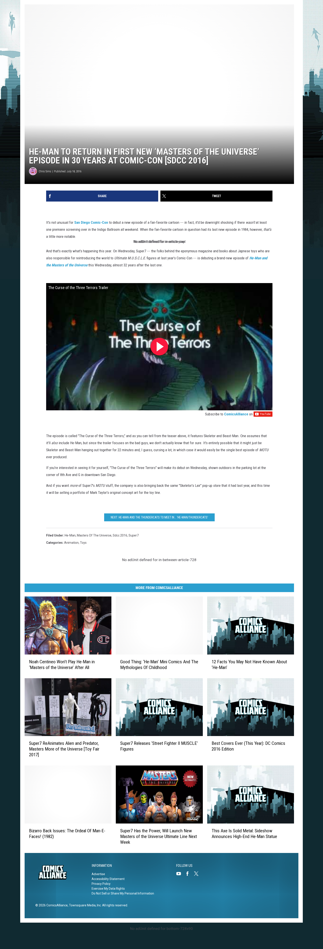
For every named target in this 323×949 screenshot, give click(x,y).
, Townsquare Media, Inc (84, 905)
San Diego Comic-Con (91, 222)
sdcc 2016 (120, 535)
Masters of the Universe (94, 535)
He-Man (70, 535)
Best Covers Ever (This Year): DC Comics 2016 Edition (248, 746)
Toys (83, 542)
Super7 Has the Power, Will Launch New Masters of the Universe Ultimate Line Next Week (158, 836)
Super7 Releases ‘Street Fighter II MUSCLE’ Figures (159, 746)
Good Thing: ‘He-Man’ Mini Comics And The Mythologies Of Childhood (159, 664)
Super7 (134, 535)
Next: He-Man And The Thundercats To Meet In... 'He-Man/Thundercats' (159, 517)
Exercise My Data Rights (108, 888)
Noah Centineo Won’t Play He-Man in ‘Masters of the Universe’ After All (62, 664)
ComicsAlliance (236, 414)
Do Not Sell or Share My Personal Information (123, 893)
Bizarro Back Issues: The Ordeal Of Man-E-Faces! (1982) (67, 833)
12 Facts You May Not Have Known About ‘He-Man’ (249, 664)
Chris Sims (45, 171)
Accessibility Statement (108, 879)
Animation (71, 542)
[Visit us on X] (198, 873)
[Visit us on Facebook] (189, 873)
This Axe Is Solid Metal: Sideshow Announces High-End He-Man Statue (244, 833)
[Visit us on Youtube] (180, 873)
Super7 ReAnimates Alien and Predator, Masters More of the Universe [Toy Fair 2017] (64, 749)
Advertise (98, 874)
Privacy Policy (101, 883)
